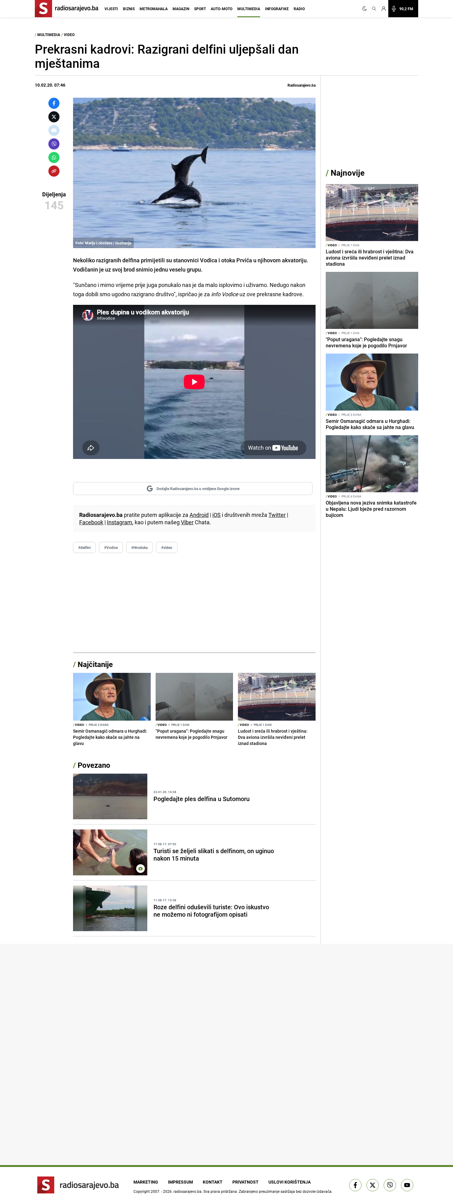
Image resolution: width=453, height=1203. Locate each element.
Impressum (180, 1182)
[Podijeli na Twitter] (53, 116)
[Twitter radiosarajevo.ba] (372, 1185)
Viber (187, 522)
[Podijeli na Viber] (53, 143)
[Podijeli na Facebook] (53, 103)
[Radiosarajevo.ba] (78, 1184)
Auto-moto (221, 8)
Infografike (277, 8)
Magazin (181, 8)
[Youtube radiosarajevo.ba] (407, 1185)
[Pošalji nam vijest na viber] (390, 1185)
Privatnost (245, 1182)
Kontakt (212, 1182)
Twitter (277, 514)
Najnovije (348, 172)
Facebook (91, 522)
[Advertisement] (194, 603)
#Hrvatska (139, 547)
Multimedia (248, 8)
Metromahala (154, 8)
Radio (299, 8)
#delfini (84, 547)
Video (69, 34)
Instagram (119, 522)
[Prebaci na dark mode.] (365, 8)
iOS (216, 514)
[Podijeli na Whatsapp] (53, 157)
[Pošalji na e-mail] (53, 130)
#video (166, 547)
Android (199, 514)
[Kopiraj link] (53, 171)
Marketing (145, 1182)
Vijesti (111, 8)
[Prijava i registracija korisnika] (383, 8)
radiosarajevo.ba (187, 1191)
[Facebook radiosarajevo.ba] (355, 1185)
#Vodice (111, 547)
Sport (200, 8)
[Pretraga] (374, 8)
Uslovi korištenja (289, 1182)
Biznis (129, 8)
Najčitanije (95, 664)
